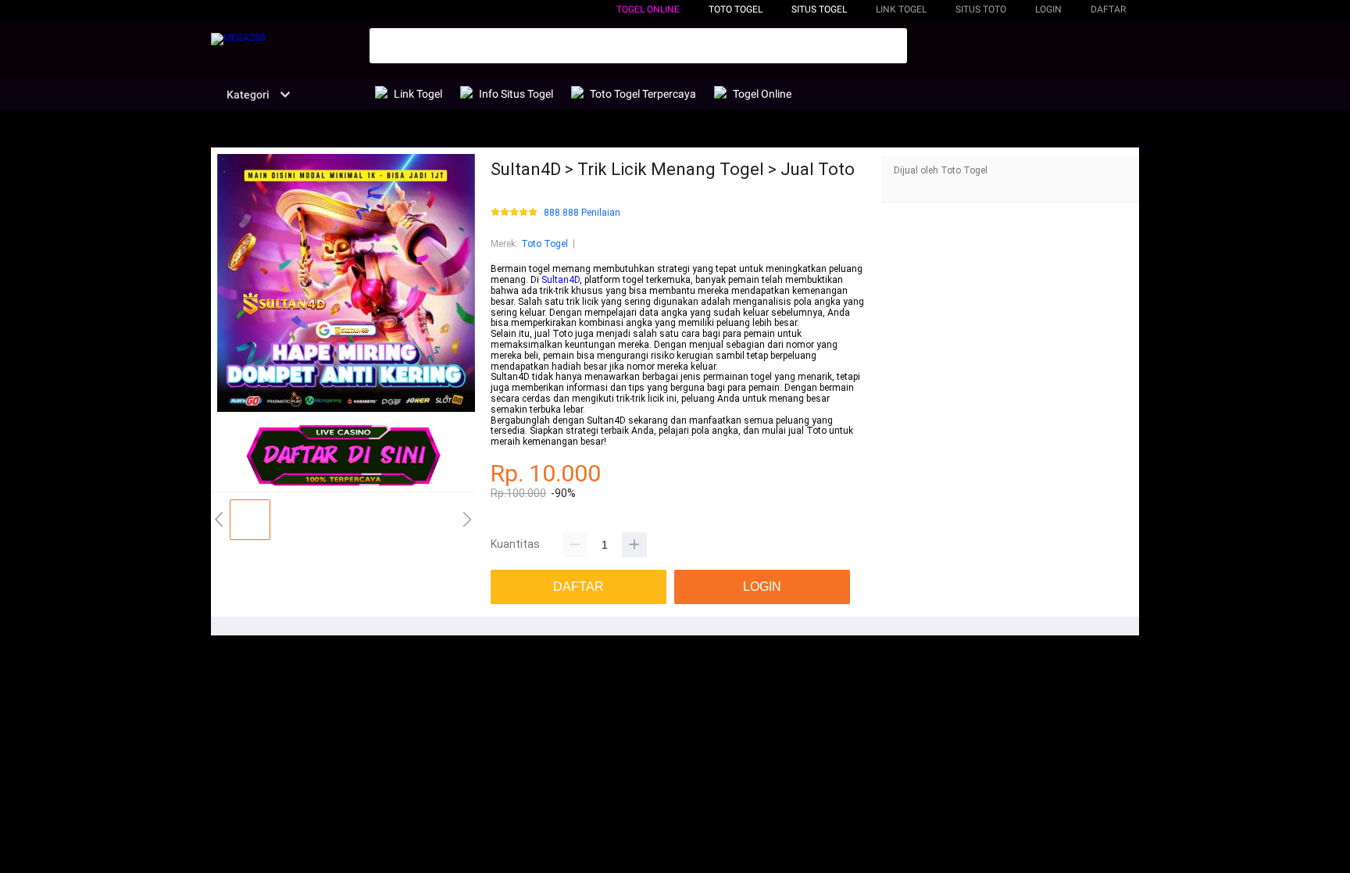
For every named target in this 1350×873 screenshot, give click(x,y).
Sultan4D (560, 279)
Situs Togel (819, 9)
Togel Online (648, 9)
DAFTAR (1108, 9)
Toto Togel (544, 243)
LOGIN (1048, 9)
